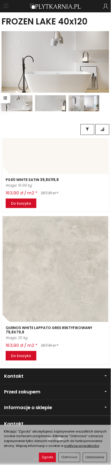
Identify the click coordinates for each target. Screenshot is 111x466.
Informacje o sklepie (28, 407)
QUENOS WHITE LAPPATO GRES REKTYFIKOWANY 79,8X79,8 (49, 330)
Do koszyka (21, 203)
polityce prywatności (81, 445)
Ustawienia (95, 457)
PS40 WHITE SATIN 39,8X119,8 (32, 179)
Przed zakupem (22, 392)
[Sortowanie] (102, 129)
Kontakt (13, 376)
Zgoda (47, 457)
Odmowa (69, 457)
